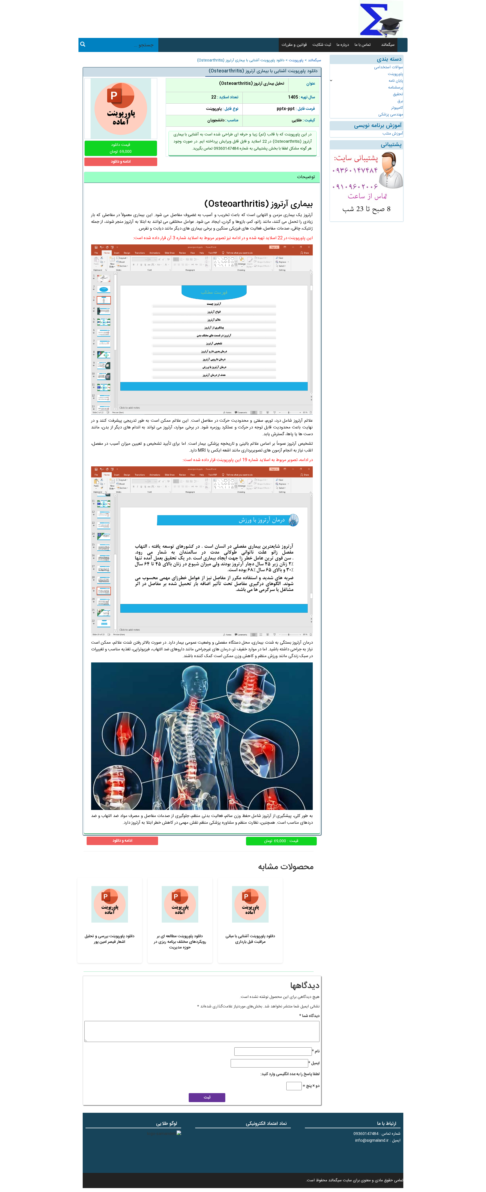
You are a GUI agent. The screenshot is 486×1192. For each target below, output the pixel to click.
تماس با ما (363, 45)
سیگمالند (388, 45)
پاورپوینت (296, 60)
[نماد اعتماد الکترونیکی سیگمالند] (273, 1149)
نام (316, 1051)
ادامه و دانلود (120, 161)
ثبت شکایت (321, 45)
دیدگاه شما (309, 1016)
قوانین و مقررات (294, 45)
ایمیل (314, 1063)
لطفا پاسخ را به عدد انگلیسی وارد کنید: (290, 1074)
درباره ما (343, 45)
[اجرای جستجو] (82, 45)
